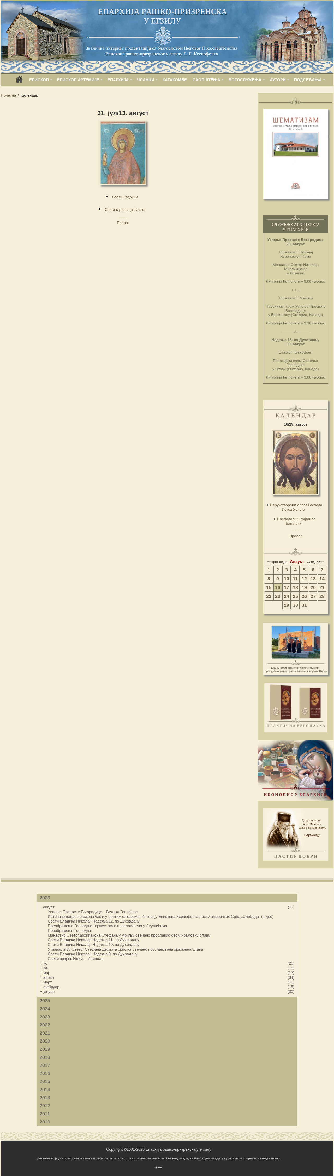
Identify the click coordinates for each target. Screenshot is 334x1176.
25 (295, 596)
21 (322, 587)
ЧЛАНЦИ (145, 80)
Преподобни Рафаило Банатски (296, 521)
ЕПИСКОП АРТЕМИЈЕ (78, 80)
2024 (45, 1008)
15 (268, 587)
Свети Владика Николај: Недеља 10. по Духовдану (94, 944)
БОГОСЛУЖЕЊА (245, 80)
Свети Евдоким (125, 197)
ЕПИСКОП (39, 80)
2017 (45, 1065)
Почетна (8, 95)
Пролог (123, 223)
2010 (45, 1121)
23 (277, 596)
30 (295, 605)
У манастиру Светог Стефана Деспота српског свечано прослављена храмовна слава (125, 949)
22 (268, 596)
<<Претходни (277, 562)
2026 (45, 897)
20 (313, 587)
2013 (45, 1097)
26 (304, 596)
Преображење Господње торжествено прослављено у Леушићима (107, 926)
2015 (45, 1081)
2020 (45, 1041)
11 (295, 578)
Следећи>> (315, 562)
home (19, 81)
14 (322, 578)
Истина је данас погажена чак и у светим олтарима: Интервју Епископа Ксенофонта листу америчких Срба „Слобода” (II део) (160, 916)
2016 (45, 1073)
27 (313, 596)
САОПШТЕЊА (206, 80)
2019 (45, 1049)
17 (286, 587)
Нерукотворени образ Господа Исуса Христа (296, 507)
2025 (45, 1000)
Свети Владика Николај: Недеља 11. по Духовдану (93, 940)
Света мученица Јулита (125, 209)
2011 (45, 1113)
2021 (45, 1033)
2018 (45, 1057)
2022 (45, 1025)
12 (304, 578)
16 (277, 587)
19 (304, 587)
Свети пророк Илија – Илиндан (75, 958)
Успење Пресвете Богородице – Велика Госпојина (93, 911)
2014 (45, 1089)
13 (313, 578)
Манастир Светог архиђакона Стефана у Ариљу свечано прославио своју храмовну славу (129, 935)
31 (304, 605)
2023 (45, 1016)
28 (322, 596)
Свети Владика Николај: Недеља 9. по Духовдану (93, 954)
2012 (45, 1105)
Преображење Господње (70, 930)
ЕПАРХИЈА (118, 80)
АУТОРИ (278, 80)
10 (286, 578)
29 (286, 605)
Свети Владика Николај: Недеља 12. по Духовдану (94, 921)
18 (295, 587)
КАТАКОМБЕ (175, 80)
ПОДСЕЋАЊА (308, 80)
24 (286, 596)
